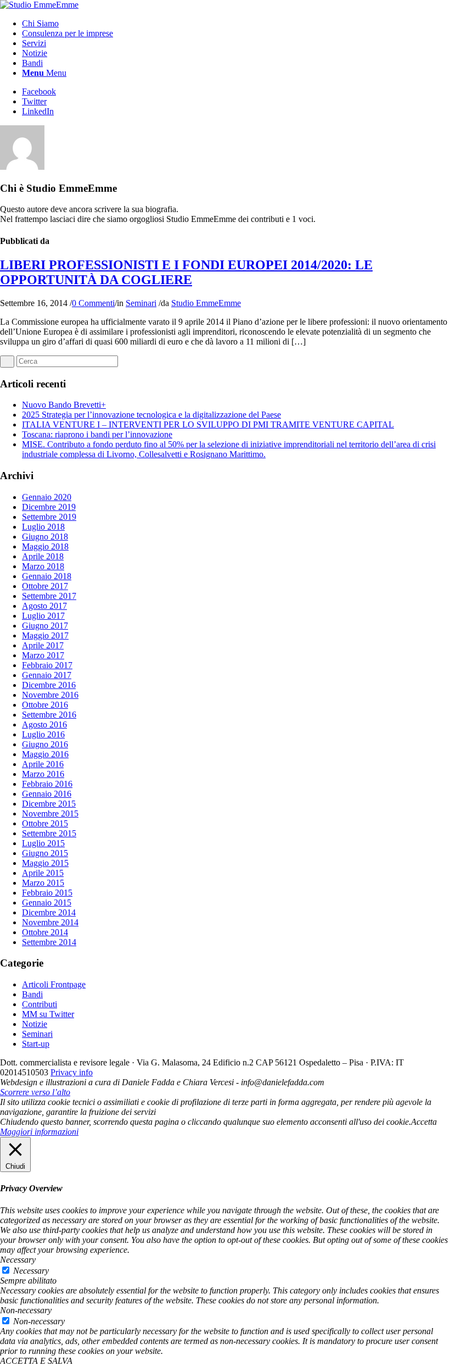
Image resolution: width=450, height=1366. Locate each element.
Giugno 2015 (45, 853)
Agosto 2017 (44, 605)
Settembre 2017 (49, 596)
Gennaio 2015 (46, 902)
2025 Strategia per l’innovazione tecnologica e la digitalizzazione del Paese (151, 414)
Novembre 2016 (50, 694)
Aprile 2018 (43, 556)
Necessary (31, 1270)
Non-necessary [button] (26, 1310)
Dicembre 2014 (49, 912)
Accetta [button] (424, 1121)
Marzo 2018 (43, 566)
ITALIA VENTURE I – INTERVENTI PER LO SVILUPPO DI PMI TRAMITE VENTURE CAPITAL (208, 424)
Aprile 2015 (43, 873)
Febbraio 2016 (47, 783)
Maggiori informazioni (39, 1131)
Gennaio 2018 (46, 576)
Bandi (32, 994)
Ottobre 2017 (45, 586)
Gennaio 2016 (46, 793)
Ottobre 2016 (45, 704)
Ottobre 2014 (45, 932)
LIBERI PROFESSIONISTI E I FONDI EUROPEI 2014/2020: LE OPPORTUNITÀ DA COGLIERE (186, 272)
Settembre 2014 (49, 942)
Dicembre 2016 (49, 685)
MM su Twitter (48, 1014)
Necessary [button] (18, 1259)
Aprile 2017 (43, 645)
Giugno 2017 (45, 625)
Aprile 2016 (43, 764)
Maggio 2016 (45, 754)
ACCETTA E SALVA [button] (36, 1360)
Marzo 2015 (43, 882)
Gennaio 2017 (46, 675)
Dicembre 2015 (49, 803)
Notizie (34, 1024)
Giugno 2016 (45, 744)
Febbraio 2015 (47, 892)
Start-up (35, 1043)
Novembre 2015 (50, 813)
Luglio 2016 (43, 734)
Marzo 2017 (43, 655)
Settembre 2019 (49, 516)
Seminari (141, 303)
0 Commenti (93, 303)
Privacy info (71, 1072)
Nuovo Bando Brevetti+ (64, 404)
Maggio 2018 (45, 546)
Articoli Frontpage (54, 984)
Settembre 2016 (49, 714)
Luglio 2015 (43, 843)
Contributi (39, 1004)
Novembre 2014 (50, 922)
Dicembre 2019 (49, 507)
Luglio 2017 (43, 615)
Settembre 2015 (49, 833)
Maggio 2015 (45, 863)
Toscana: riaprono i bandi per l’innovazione (97, 434)
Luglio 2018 (43, 526)
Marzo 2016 (43, 774)
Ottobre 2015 (45, 823)
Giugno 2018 (45, 536)
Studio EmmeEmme (206, 303)
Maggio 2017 (45, 635)
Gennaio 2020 (46, 497)
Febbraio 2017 (47, 665)
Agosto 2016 (44, 724)
